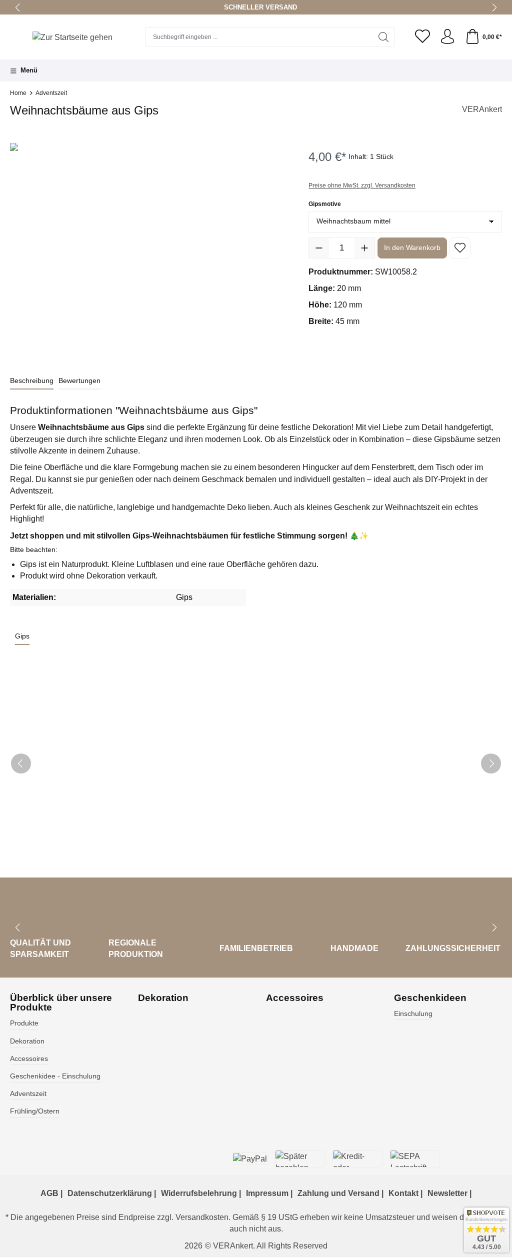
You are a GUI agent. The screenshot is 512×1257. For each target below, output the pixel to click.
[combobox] (259, 37)
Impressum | (269, 1193)
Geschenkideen (430, 997)
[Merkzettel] (422, 37)
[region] (149, 250)
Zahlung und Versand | (341, 1193)
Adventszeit (28, 1094)
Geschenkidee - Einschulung (55, 1076)
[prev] (21, 764)
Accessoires (29, 1058)
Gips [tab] (22, 636)
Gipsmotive (324, 204)
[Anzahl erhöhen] (364, 248)
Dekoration (27, 1041)
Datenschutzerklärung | (112, 1193)
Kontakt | (405, 1193)
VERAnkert (482, 109)
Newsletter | (450, 1193)
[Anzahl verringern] (319, 248)
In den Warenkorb (412, 248)
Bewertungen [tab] (79, 380)
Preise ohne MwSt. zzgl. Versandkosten (362, 185)
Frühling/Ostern (35, 1111)
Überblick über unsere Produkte (61, 1002)
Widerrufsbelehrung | (201, 1193)
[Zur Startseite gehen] (72, 37)
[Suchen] (383, 37)
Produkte (24, 1023)
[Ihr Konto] (447, 37)
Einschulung (413, 1014)
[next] (491, 764)
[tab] (32, 381)
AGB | (51, 1193)
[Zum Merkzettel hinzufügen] (460, 248)
